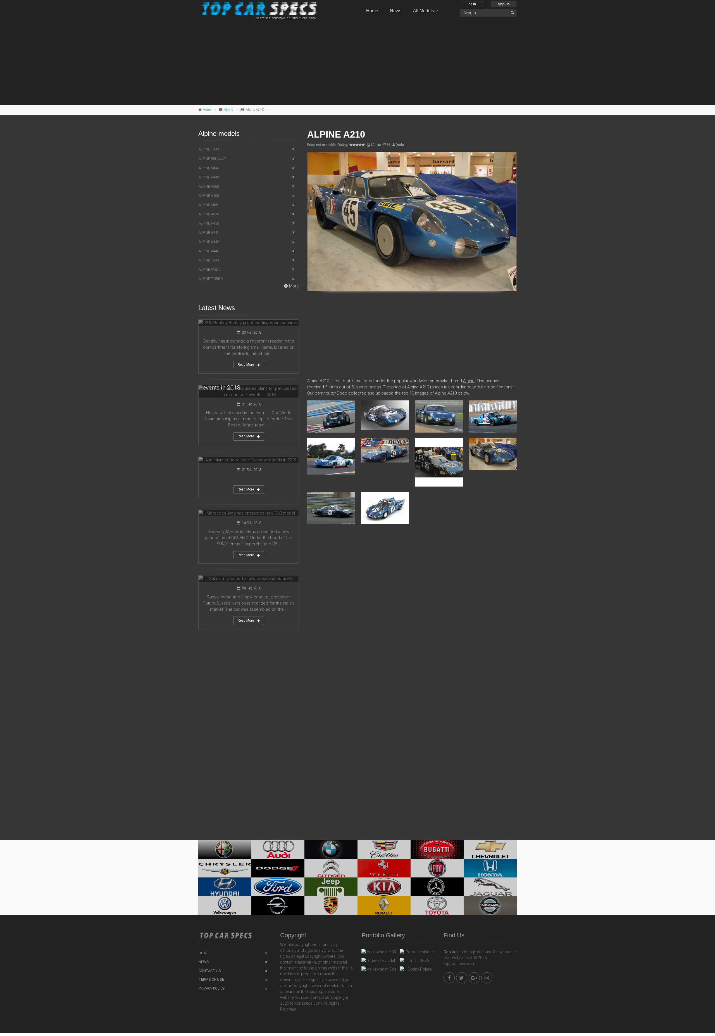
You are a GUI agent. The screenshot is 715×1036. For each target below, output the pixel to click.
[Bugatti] (437, 849)
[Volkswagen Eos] (379, 970)
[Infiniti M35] (417, 962)
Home (372, 10)
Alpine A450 (209, 223)
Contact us (453, 952)
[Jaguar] (490, 886)
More (294, 286)
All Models (423, 10)
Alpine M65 (208, 205)
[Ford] (277, 886)
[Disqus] (412, 609)
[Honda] (490, 868)
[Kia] (384, 886)
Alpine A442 (209, 242)
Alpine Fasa (209, 269)
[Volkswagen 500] (379, 953)
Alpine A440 (209, 251)
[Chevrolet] (490, 849)
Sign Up (503, 4)
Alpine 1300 (209, 149)
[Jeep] (331, 886)
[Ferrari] (384, 868)
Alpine (228, 110)
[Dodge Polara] (417, 970)
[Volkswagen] (224, 905)
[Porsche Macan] (417, 953)
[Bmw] (331, 849)
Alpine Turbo (211, 279)
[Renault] (384, 905)
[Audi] (277, 849)
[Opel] (277, 905)
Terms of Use (211, 979)
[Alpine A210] (412, 221)
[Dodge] (277, 868)
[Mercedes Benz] (437, 886)
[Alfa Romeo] (224, 849)
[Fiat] (437, 868)
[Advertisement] (357, 62)
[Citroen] (331, 868)
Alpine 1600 (209, 260)
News (395, 10)
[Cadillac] (384, 849)
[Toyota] (437, 905)
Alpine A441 (209, 232)
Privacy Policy (212, 988)
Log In (471, 4)
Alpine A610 (209, 214)
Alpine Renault (212, 159)
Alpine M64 (208, 168)
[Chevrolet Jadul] (379, 962)
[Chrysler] (224, 868)
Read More (246, 365)
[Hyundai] (224, 886)
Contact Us (210, 971)
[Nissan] (490, 905)
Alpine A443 (209, 177)
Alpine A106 (209, 195)
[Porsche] (331, 905)
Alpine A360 (209, 186)
